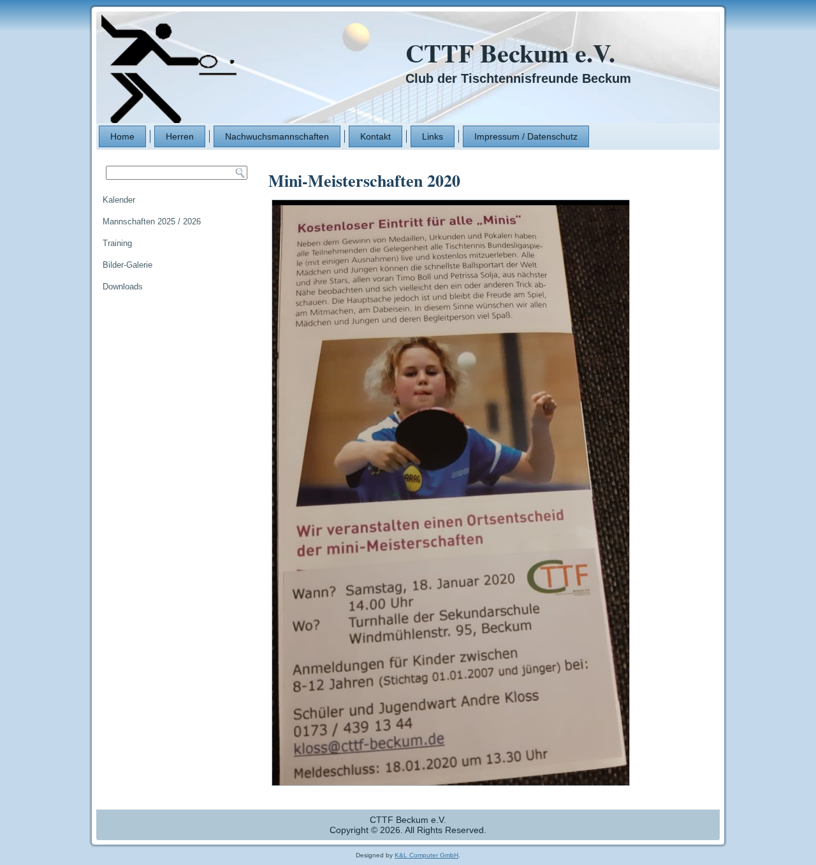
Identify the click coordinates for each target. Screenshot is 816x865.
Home (122, 136)
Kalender (119, 200)
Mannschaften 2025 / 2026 (152, 221)
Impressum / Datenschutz (526, 136)
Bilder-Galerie (127, 265)
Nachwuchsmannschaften (277, 136)
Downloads (123, 286)
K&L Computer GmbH (426, 855)
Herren (180, 136)
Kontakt (375, 136)
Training (117, 243)
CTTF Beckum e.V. (510, 52)
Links (432, 136)
